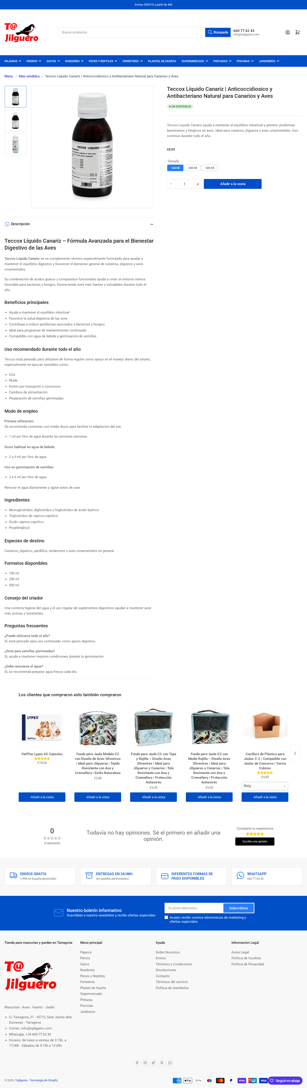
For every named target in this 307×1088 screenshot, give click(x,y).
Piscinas (243, 61)
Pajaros (10, 61)
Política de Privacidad (247, 964)
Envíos (161, 958)
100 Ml (175, 167)
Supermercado (193, 61)
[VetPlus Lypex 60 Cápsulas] (42, 727)
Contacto (163, 976)
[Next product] (295, 753)
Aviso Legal (240, 952)
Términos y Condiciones (174, 964)
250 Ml (192, 167)
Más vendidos (29, 76)
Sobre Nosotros (168, 952)
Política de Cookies (246, 958)
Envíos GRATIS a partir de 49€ (153, 4)
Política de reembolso (172, 988)
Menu (8, 76)
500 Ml (210, 167)
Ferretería (130, 61)
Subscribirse (238, 908)
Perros (32, 61)
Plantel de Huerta (162, 61)
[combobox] (144, 32)
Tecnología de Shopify (44, 1080)
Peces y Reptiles (101, 61)
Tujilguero (21, 1080)
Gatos (51, 61)
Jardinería (267, 61)
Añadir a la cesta (42, 797)
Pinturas (220, 61)
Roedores (72, 61)
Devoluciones (166, 970)
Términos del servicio (172, 982)
